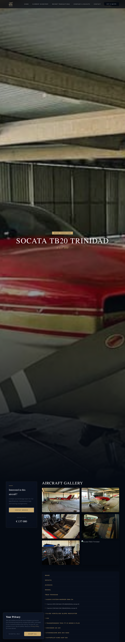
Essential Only (14, 634)
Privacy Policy (35, 626)
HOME (26, 4)
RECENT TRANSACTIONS (61, 4)
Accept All (32, 634)
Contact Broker (21, 510)
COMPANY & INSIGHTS (82, 4)
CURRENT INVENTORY (40, 4)
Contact (97, 4)
